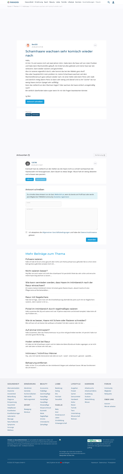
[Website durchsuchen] (109, 2)
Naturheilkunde (12, 422)
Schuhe (42, 419)
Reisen (73, 405)
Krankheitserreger (13, 413)
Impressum (94, 462)
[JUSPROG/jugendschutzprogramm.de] (94, 440)
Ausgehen (74, 388)
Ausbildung (88, 394)
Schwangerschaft (61, 423)
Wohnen (74, 419)
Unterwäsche (44, 422)
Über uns (109, 399)
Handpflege (44, 399)
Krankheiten (11, 411)
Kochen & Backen (30, 394)
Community (108, 388)
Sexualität (58, 399)
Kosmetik (43, 411)
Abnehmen (28, 388)
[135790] (28, 163)
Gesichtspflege (45, 394)
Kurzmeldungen (88, 2)
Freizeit (73, 391)
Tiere (72, 411)
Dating (57, 391)
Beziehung (58, 388)
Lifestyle (71, 2)
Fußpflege (43, 391)
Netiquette (108, 394)
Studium (88, 397)
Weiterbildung (89, 399)
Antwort (30, 209)
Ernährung (39, 2)
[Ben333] (28, 45)
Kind (56, 412)
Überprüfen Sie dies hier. (67, 455)
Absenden (92, 240)
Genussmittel (75, 397)
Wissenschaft (75, 416)
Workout (27, 412)
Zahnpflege (44, 425)
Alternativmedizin (13, 388)
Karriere (78, 2)
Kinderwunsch (60, 415)
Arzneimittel (11, 394)
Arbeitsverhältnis (90, 391)
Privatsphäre (112, 462)
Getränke (27, 391)
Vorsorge (10, 427)
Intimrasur (26, 6)
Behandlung (11, 397)
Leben (57, 418)
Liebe (58, 2)
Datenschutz (103, 462)
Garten (73, 394)
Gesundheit (29, 2)
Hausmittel (11, 405)
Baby (57, 409)
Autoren (107, 404)
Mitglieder (107, 391)
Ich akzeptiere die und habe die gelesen (63, 233)
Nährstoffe (28, 397)
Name (28, 202)
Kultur (73, 402)
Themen (16, 6)
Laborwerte (11, 416)
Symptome (11, 425)
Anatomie (10, 391)
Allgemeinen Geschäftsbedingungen (56, 232)
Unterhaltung (75, 413)
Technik (73, 408)
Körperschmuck (45, 408)
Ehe (56, 394)
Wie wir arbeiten (110, 406)
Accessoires (44, 388)
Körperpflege (44, 405)
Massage (10, 419)
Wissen (87, 402)
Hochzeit (58, 397)
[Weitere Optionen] (95, 45)
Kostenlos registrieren (61, 197)
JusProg (89, 448)
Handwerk (74, 399)
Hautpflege (44, 402)
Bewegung (27, 409)
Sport (46, 2)
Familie (64, 2)
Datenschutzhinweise (89, 232)
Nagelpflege (44, 416)
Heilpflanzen (11, 408)
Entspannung (12, 402)
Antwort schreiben (35, 102)
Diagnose (10, 399)
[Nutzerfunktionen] (113, 2)
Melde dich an (59, 194)
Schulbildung (59, 420)
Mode (42, 413)
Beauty (52, 2)
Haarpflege (44, 397)
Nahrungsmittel (29, 399)
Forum (98, 2)
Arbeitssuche (89, 388)
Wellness (10, 430)
